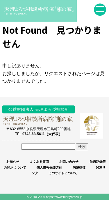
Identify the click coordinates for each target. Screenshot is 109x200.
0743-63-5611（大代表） (42, 134)
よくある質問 (39, 161)
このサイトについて (63, 173)
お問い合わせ (68, 161)
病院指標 (79, 167)
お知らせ (12, 161)
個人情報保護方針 (49, 167)
